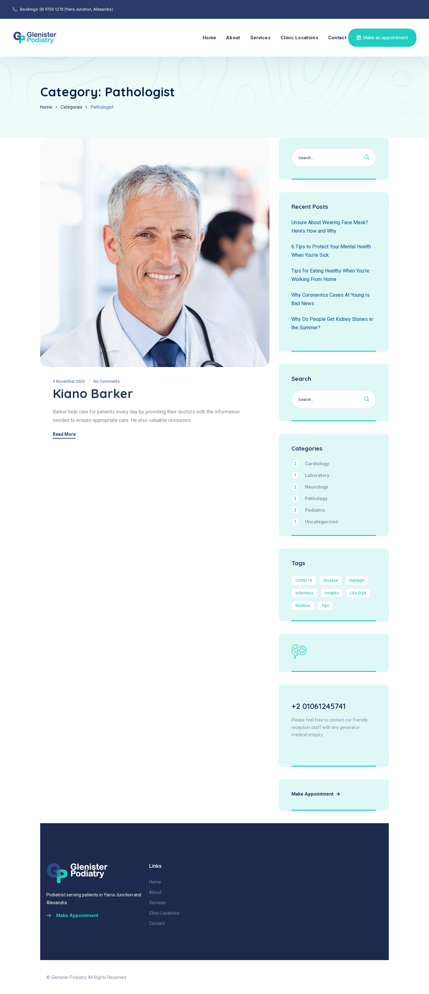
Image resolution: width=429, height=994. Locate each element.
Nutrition (303, 605)
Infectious (304, 593)
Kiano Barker (93, 393)
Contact (337, 38)
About (233, 38)
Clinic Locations (299, 38)
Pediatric (309, 510)
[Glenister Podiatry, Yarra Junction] (35, 37)
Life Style (358, 593)
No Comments (107, 381)
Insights (332, 593)
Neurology (311, 487)
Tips (325, 605)
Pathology (310, 498)
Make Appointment (313, 794)
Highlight (357, 580)
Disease (330, 580)
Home (209, 38)
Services (260, 38)
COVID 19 (304, 580)
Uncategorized (316, 522)
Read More (64, 434)
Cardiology (311, 464)
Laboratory (311, 475)
